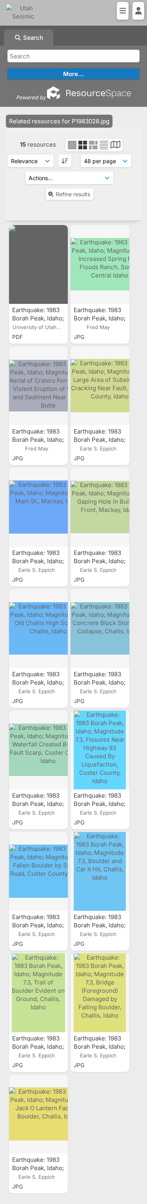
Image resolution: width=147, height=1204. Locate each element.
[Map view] (115, 145)
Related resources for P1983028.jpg (59, 121)
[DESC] (64, 160)
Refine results (73, 194)
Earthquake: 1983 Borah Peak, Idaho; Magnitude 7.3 (38, 318)
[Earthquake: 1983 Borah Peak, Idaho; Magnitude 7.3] (38, 264)
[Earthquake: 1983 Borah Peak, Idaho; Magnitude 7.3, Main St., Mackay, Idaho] (38, 507)
